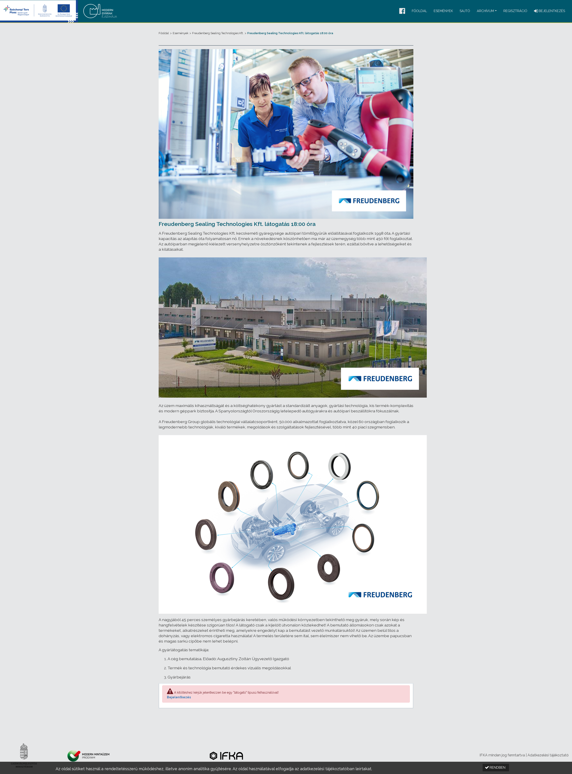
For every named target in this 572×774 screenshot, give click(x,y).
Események (443, 11)
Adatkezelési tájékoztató (548, 755)
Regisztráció (515, 11)
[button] (402, 11)
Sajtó (465, 11)
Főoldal (419, 11)
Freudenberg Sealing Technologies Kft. (218, 33)
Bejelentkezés (179, 697)
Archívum (485, 11)
